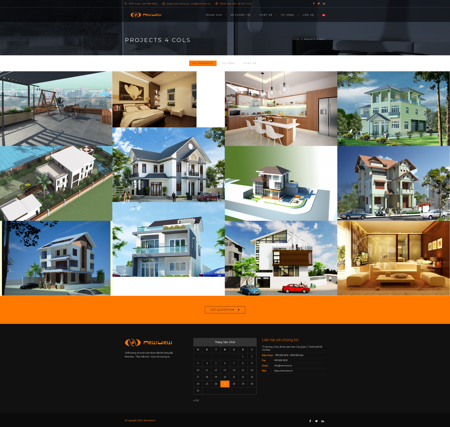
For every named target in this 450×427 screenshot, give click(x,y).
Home (296, 39)
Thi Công (287, 15)
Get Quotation (222, 309)
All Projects (203, 63)
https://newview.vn (283, 370)
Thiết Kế (265, 15)
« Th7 (196, 400)
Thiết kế (249, 63)
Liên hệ (308, 15)
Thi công (228, 63)
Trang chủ (213, 15)
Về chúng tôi (240, 15)
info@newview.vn (283, 365)
